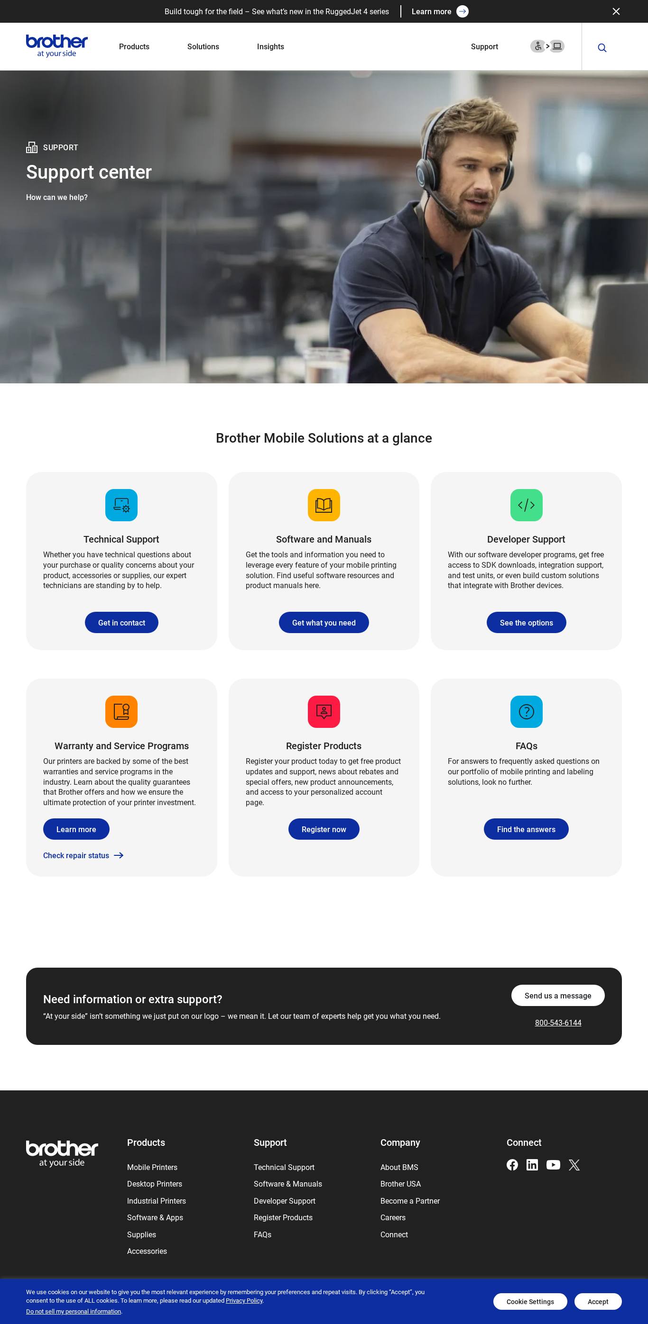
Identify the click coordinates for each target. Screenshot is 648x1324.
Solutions (203, 46)
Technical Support (284, 1167)
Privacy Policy (244, 1300)
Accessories (147, 1251)
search (602, 48)
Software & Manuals (288, 1183)
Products (134, 46)
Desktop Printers (154, 1183)
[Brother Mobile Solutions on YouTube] (553, 1164)
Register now (324, 829)
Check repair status (76, 855)
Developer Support (284, 1201)
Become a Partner (410, 1201)
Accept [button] (598, 1301)
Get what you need (324, 622)
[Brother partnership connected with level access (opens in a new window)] (547, 45)
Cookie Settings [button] (530, 1301)
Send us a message (558, 995)
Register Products (283, 1217)
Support (484, 46)
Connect (394, 1234)
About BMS (399, 1167)
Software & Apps (155, 1217)
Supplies (141, 1234)
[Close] (616, 11)
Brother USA (400, 1183)
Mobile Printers (152, 1167)
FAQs (262, 1234)
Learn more (432, 11)
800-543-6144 (558, 1022)
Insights (270, 46)
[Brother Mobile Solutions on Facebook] (512, 1164)
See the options (526, 622)
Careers (393, 1217)
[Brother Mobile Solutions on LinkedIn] (532, 1164)
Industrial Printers (156, 1201)
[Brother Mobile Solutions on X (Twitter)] (574, 1164)
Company (400, 1142)
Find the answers (526, 829)
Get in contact (121, 622)
